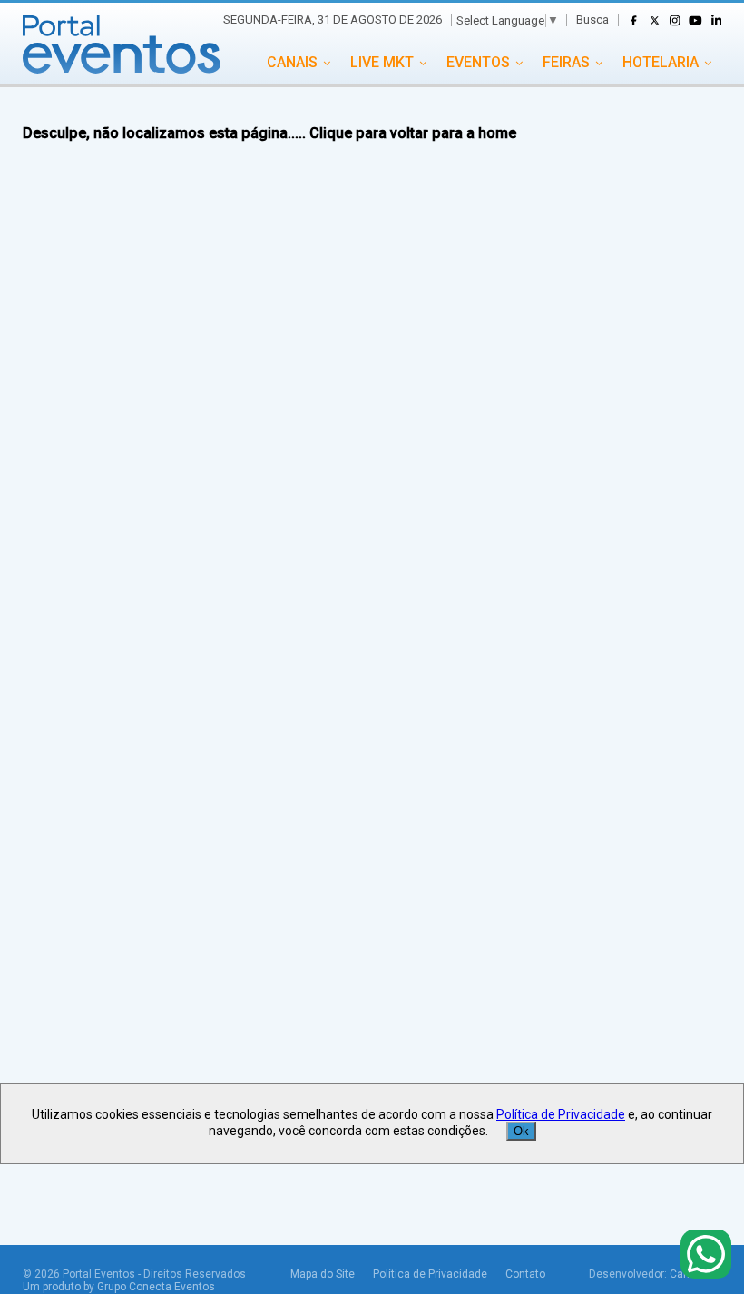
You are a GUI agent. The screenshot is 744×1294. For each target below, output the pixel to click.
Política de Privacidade (430, 1274)
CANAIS (292, 62)
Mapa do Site (322, 1274)
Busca (592, 19)
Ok (521, 1131)
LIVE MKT (382, 62)
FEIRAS (566, 62)
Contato (525, 1274)
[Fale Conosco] (705, 1255)
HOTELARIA (660, 62)
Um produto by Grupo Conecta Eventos (119, 1286)
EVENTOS (478, 62)
